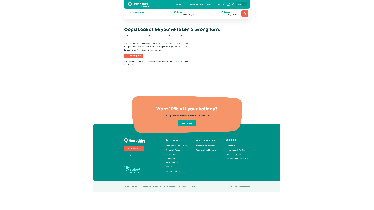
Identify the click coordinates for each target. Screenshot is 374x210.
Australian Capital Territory (177, 146)
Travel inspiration (195, 4)
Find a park (179, 6)
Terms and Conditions (187, 186)
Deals (209, 4)
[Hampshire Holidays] (138, 4)
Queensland (170, 158)
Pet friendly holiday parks (206, 150)
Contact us (219, 4)
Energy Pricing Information (237, 158)
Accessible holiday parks (205, 146)
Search (244, 13)
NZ (244, 4)
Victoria (169, 167)
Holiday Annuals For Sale (235, 150)
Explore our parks (134, 56)
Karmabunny (243, 186)
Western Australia (173, 171)
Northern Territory (173, 154)
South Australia (172, 162)
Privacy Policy (170, 186)
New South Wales (173, 150)
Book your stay (134, 148)
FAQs (180, 61)
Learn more (187, 123)
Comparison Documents (235, 154)
